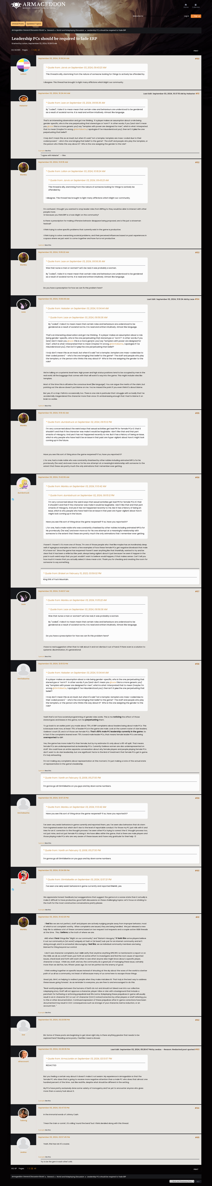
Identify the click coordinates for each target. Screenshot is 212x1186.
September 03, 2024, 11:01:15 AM (53, 162)
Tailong (23, 1120)
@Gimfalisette (80, 129)
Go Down (15, 50)
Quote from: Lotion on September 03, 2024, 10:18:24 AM (76, 171)
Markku (23, 175)
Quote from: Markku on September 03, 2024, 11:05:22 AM (77, 600)
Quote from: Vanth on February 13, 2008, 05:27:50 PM (73, 777)
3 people (41, 151)
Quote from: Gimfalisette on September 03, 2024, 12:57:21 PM (79, 879)
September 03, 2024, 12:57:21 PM (53, 798)
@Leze (50, 126)
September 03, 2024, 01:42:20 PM (53, 917)
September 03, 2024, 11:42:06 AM (53, 477)
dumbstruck (23, 493)
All (39, 50)
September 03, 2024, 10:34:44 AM (54, 93)
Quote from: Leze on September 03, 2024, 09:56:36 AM (76, 102)
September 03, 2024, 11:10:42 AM (53, 413)
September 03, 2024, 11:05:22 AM (53, 252)
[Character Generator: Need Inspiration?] (13, 502)
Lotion (23, 74)
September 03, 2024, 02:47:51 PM (53, 1107)
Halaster (23, 105)
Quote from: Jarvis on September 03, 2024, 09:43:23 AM (77, 67)
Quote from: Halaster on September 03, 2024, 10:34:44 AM (78, 308)
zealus (23, 1152)
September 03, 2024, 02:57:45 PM (54, 1137)
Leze (23, 312)
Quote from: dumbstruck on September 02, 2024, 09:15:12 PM (80, 422)
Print (196, 51)
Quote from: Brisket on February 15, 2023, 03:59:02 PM (73, 573)
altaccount (23, 1061)
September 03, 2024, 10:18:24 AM (53, 58)
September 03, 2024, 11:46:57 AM (53, 591)
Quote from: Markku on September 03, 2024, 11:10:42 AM (77, 486)
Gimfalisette (23, 678)
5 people (41, 1013)
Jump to (165, 1181)
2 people (41, 1101)
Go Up (14, 1168)
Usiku (23, 883)
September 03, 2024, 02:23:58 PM (54, 1019)
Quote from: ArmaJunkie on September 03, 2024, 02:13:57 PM (80, 1058)
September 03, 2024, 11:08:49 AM (53, 299)
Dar (23, 1035)
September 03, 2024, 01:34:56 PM (53, 870)
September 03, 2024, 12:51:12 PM (53, 663)
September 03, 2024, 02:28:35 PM (54, 1049)
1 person (41, 245)
